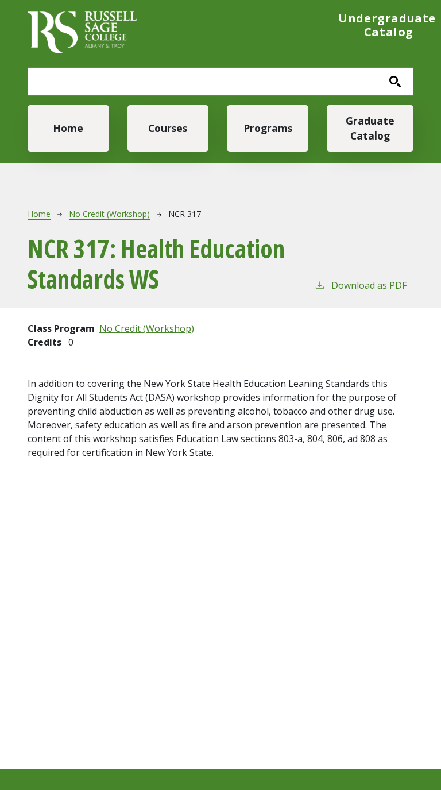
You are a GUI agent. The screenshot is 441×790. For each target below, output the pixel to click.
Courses (167, 128)
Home (68, 128)
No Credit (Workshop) (109, 213)
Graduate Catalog (370, 128)
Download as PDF (369, 285)
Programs (267, 128)
